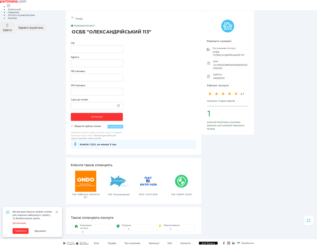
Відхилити (40, 231)
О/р (73, 42)
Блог (96, 243)
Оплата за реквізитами (21, 15)
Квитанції (154, 243)
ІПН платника (78, 85)
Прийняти (20, 231)
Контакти (185, 243)
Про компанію (132, 243)
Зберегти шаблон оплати (87, 126)
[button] (7, 27)
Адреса (75, 57)
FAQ (170, 243)
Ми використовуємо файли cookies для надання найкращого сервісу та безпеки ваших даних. (32, 215)
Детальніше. (19, 223)
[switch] (72, 126)
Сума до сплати (79, 99)
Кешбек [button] (12, 18)
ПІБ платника (78, 71)
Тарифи (112, 243)
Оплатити (97, 117)
